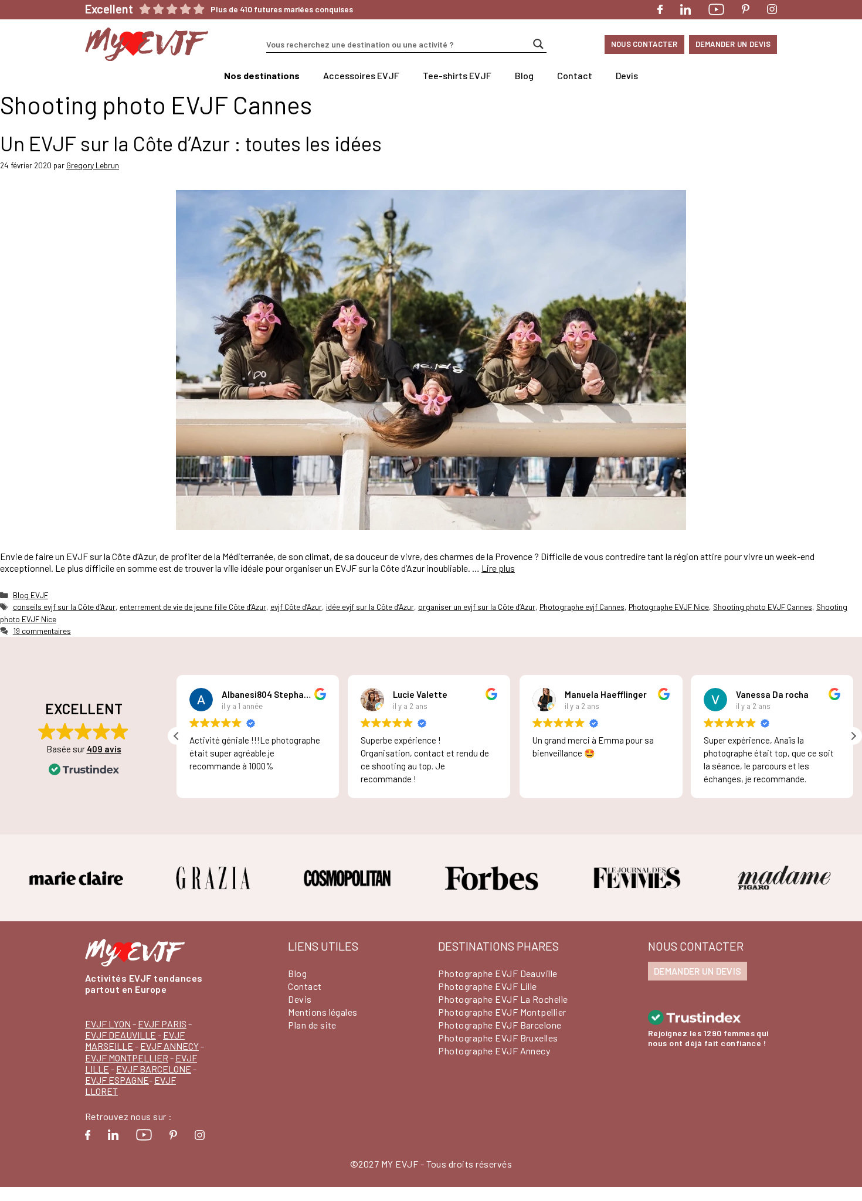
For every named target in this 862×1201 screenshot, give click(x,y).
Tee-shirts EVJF (457, 75)
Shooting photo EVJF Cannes (762, 607)
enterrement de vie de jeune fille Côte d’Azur (193, 607)
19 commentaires (42, 631)
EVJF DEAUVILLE (120, 1034)
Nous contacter (644, 44)
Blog (524, 75)
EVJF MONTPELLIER (126, 1057)
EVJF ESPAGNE (117, 1079)
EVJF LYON (108, 1023)
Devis (627, 75)
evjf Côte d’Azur (296, 607)
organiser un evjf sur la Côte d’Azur (476, 607)
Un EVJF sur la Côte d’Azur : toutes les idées (191, 143)
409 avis (104, 749)
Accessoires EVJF (361, 75)
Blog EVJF (30, 595)
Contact (574, 75)
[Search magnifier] (538, 44)
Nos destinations (262, 75)
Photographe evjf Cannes (582, 607)
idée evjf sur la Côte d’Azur (370, 607)
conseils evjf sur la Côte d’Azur (64, 607)
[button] (853, 736)
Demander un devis (733, 44)
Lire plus (498, 568)
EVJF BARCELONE (153, 1068)
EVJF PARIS (162, 1023)
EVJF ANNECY (169, 1045)
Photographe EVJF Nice (669, 607)
